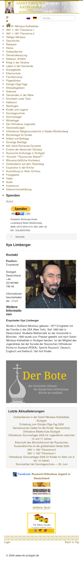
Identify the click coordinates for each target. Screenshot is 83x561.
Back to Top (72, 542)
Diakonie (11, 91)
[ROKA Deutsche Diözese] (41, 500)
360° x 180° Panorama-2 (20, 33)
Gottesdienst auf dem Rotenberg (25, 164)
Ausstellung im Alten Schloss (23, 171)
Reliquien (11, 44)
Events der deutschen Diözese (24, 149)
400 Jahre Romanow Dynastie (23, 146)
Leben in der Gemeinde (19, 66)
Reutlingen (12, 106)
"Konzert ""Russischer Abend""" (24, 156)
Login (7, 542)
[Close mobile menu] (7, 21)
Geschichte (12, 40)
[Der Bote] (41, 381)
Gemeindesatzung (16, 55)
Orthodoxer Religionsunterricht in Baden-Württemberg (37, 131)
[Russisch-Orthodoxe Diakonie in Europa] (41, 508)
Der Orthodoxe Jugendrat (20, 124)
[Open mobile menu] (7, 17)
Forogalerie (12, 175)
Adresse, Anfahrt (16, 59)
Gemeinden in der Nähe (19, 95)
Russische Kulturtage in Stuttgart (25, 153)
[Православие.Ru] (41, 491)
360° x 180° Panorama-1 (20, 30)
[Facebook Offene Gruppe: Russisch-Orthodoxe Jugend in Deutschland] (15, 473)
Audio (9, 182)
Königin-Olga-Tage (16, 84)
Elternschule (13, 73)
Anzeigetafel (13, 69)
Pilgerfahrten (13, 80)
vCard (14, 301)
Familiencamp (14, 77)
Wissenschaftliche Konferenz (23, 160)
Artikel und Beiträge (17, 138)
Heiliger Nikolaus (16, 37)
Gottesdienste (14, 51)
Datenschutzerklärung (18, 189)
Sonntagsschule (15, 113)
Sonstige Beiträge (16, 142)
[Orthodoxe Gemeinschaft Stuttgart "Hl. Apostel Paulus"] (41, 484)
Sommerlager (14, 117)
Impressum (12, 185)
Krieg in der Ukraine (17, 62)
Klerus (9, 48)
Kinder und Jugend (17, 109)
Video (9, 178)
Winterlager (12, 120)
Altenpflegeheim (15, 88)
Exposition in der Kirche (20, 167)
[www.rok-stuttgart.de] (42, 7)
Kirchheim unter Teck (18, 98)
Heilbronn (11, 102)
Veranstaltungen (15, 127)
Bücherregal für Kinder (19, 135)
